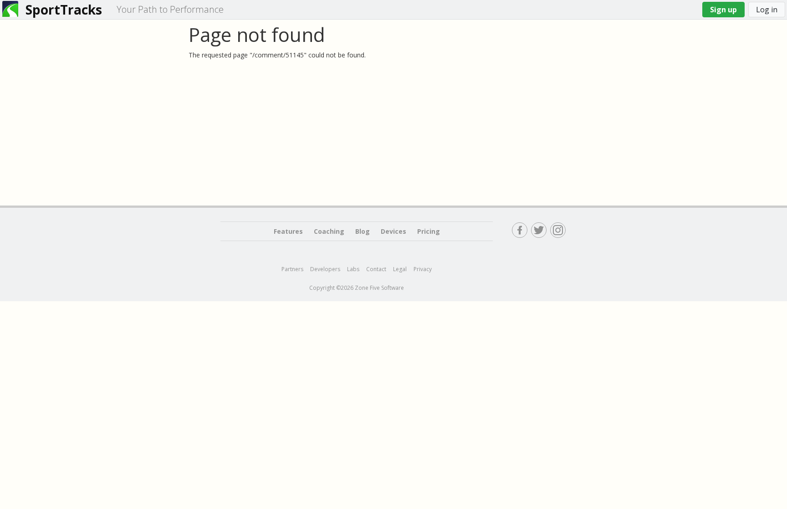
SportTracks (64, 9)
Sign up (723, 10)
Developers (325, 269)
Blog (362, 231)
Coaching (329, 231)
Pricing (428, 231)
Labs (353, 269)
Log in (766, 10)
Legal (400, 269)
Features (288, 231)
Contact (376, 269)
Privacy (423, 269)
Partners (292, 269)
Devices (393, 231)
